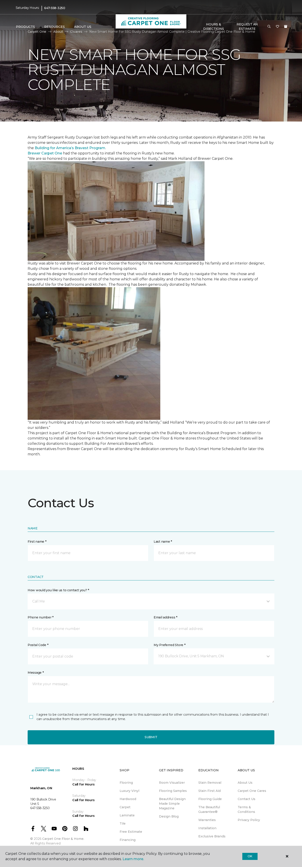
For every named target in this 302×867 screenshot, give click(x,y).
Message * (36, 672)
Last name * (163, 541)
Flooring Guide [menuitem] (210, 799)
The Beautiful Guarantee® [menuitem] (209, 809)
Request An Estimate (247, 26)
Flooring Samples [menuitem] (173, 791)
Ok (250, 856)
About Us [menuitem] (245, 783)
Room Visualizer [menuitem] (172, 783)
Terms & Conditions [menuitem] (246, 809)
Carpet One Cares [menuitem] (252, 791)
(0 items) (285, 26)
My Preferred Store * (169, 644)
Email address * (165, 617)
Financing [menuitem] (128, 840)
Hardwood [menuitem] (128, 799)
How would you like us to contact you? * (58, 590)
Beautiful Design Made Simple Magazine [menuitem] (172, 803)
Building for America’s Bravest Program (70, 148)
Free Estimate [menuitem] (131, 832)
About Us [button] (82, 27)
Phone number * (41, 617)
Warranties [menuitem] (207, 820)
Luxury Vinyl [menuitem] (129, 791)
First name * (37, 541)
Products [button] (25, 27)
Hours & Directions (213, 26)
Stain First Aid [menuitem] (209, 791)
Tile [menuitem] (123, 823)
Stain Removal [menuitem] (209, 783)
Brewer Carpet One (45, 153)
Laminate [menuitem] (127, 815)
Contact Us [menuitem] (246, 799)
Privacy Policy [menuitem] (249, 820)
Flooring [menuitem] (126, 783)
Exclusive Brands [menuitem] (212, 836)
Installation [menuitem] (207, 828)
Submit (151, 737)
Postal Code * (38, 644)
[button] (269, 27)
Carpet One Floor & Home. (63, 839)
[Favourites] (277, 27)
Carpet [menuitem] (125, 807)
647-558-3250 (54, 8)
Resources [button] (54, 27)
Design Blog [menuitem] (169, 816)
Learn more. (133, 859)
